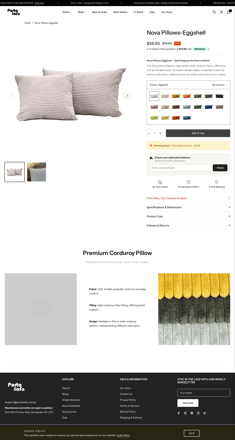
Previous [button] (11, 95)
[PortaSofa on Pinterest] (192, 413)
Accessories (69, 411)
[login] (221, 12)
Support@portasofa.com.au (20, 402)
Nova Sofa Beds (71, 405)
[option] (69, 93)
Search (66, 388)
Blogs (65, 393)
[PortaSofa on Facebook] (178, 413)
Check (220, 167)
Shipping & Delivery (131, 417)
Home (27, 23)
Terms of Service (129, 405)
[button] (214, 12)
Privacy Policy (128, 399)
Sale (64, 417)
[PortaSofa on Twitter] (185, 413)
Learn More (123, 435)
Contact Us (126, 393)
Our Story (125, 388)
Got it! (191, 433)
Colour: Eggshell (158, 84)
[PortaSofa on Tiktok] (205, 413)
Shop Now (45, 3)
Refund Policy (128, 411)
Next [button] (127, 95)
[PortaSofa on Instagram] (198, 413)
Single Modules (71, 399)
